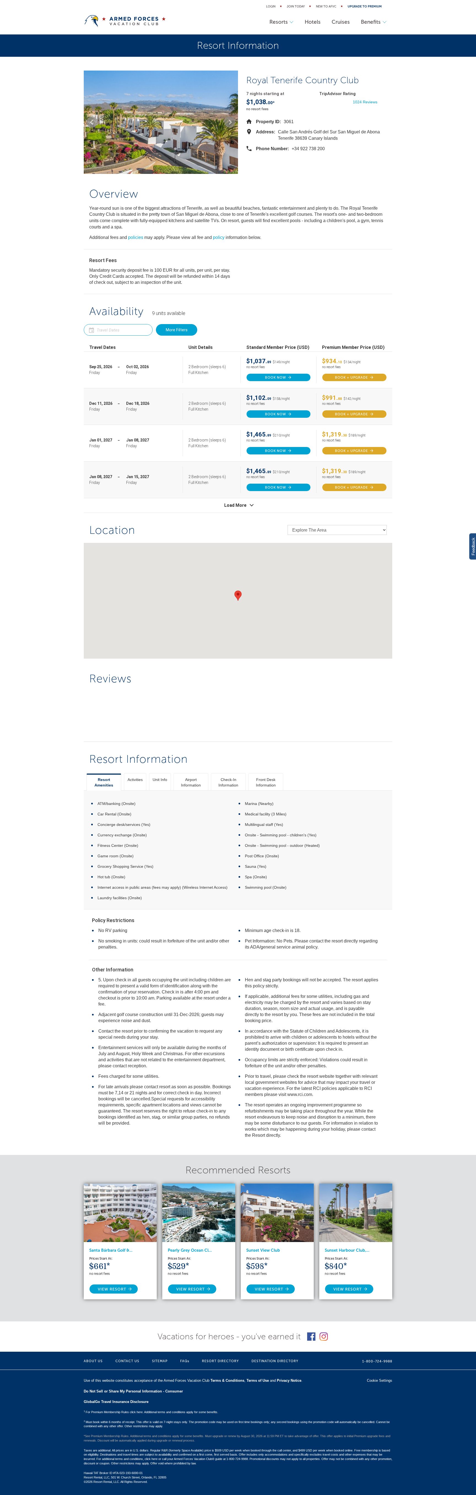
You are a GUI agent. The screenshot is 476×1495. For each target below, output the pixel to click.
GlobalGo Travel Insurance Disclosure (116, 1402)
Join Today (296, 6)
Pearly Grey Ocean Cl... (190, 1250)
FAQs (184, 1361)
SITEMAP (159, 1361)
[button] (92, 122)
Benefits (371, 22)
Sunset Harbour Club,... (347, 1250)
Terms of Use (258, 1380)
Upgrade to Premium (365, 6)
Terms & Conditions (227, 1380)
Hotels (313, 22)
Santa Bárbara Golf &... (110, 1250)
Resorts (278, 22)
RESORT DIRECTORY (220, 1361)
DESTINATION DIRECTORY (274, 1361)
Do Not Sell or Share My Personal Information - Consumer (133, 1391)
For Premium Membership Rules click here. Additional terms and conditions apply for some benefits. (151, 1412)
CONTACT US (127, 1361)
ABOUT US (93, 1361)
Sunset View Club (263, 1250)
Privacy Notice (289, 1380)
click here (151, 1459)
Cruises (341, 22)
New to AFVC (326, 6)
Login (270, 6)
